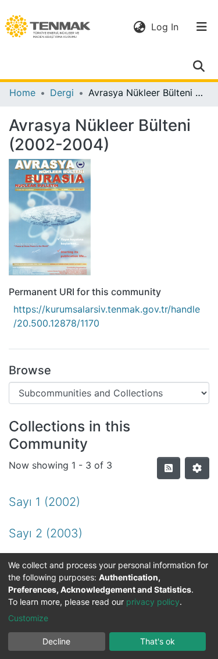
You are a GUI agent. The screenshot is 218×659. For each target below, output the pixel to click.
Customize (28, 618)
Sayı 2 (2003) (46, 533)
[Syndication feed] (168, 468)
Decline (56, 641)
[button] (139, 27)
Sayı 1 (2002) (44, 502)
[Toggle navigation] (201, 26)
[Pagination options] (197, 468)
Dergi (62, 92)
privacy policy (153, 602)
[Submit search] (198, 66)
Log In (166, 27)
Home (22, 92)
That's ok (157, 641)
